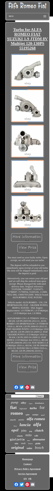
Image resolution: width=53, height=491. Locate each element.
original (17, 447)
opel (14, 430)
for (42, 407)
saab (23, 443)
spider (28, 415)
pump (14, 402)
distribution (39, 403)
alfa (37, 424)
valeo (29, 448)
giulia (37, 443)
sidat (16, 444)
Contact (28, 464)
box (15, 426)
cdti (36, 435)
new (28, 440)
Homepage (27, 459)
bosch (39, 448)
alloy (23, 402)
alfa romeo (36, 418)
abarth (13, 420)
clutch (39, 430)
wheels (20, 436)
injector (23, 408)
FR (29, 478)
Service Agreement (27, 474)
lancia (25, 424)
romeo (16, 413)
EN (25, 478)
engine (30, 403)
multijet (35, 415)
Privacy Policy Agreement (27, 469)
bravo (30, 444)
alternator (39, 439)
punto (21, 419)
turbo (33, 408)
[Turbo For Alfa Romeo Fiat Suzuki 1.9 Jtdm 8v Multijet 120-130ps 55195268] (27, 70)
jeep (30, 431)
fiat (13, 407)
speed (43, 415)
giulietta (17, 439)
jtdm (23, 430)
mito (28, 435)
